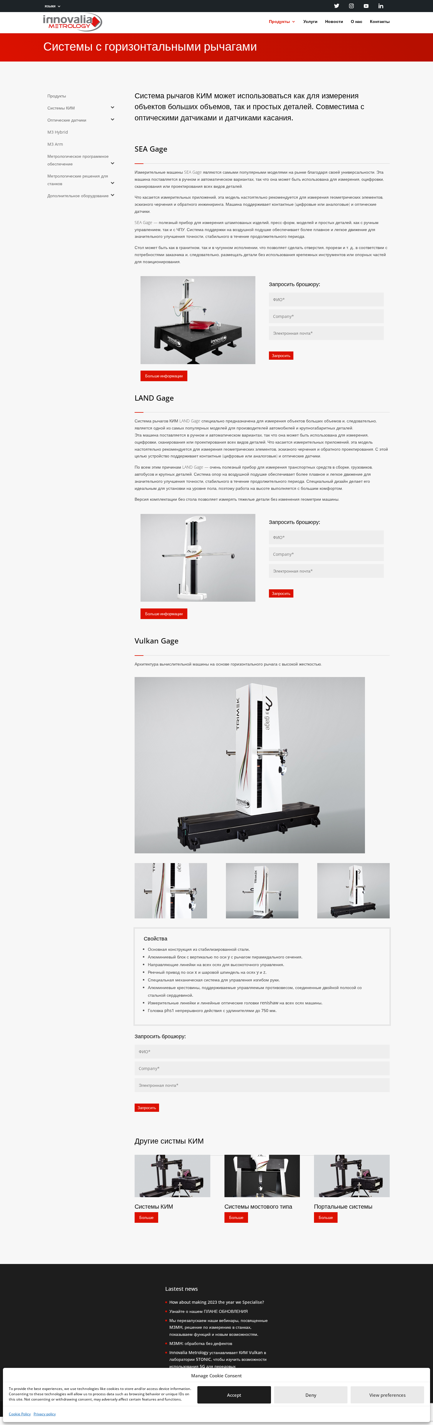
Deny (310, 1395)
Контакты (380, 21)
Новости (334, 21)
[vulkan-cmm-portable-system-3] (171, 917)
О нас (356, 21)
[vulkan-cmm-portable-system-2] (262, 917)
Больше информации (164, 376)
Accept (234, 1395)
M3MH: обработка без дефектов (200, 1343)
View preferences (387, 1395)
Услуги (310, 21)
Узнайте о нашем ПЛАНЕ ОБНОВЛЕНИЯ (208, 1311)
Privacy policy (45, 1413)
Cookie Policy (20, 1413)
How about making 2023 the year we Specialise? (216, 1302)
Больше (146, 1217)
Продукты (279, 21)
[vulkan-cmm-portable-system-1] (353, 917)
